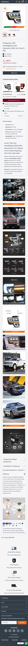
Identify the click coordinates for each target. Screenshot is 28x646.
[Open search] (16, 1)
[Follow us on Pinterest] (14, 630)
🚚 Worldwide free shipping (9, 63)
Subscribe (22, 622)
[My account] (19, 1)
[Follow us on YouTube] (18, 630)
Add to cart (14, 73)
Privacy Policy (15, 639)
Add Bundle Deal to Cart (14, 100)
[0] (22, 2)
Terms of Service (4, 639)
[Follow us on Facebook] (5, 630)
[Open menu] (26, 1)
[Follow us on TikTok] (22, 630)
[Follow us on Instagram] (10, 630)
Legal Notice (24, 639)
